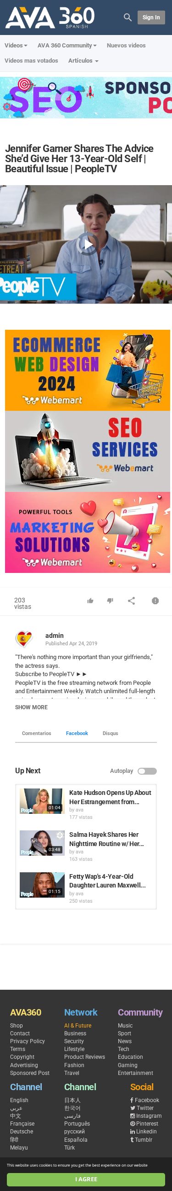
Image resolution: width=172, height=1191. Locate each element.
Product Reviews (84, 1057)
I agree (86, 1179)
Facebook (77, 733)
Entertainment (135, 1073)
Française (22, 1124)
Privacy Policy (27, 1041)
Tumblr (143, 1140)
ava (79, 810)
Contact (20, 1033)
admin (54, 635)
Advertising (24, 1065)
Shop (16, 1025)
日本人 (72, 1100)
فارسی (72, 1116)
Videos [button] (14, 45)
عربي (16, 1108)
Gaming (128, 1065)
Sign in (151, 17)
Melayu (19, 1147)
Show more (31, 707)
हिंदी (14, 1140)
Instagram (149, 1116)
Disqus (110, 733)
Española (76, 1140)
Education (130, 1057)
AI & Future (77, 1025)
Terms (17, 1049)
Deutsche (21, 1131)
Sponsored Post (30, 1073)
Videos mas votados (31, 60)
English (19, 1100)
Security (74, 1041)
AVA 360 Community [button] (65, 45)
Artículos (81, 60)
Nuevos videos (126, 45)
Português (77, 1124)
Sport (124, 1033)
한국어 (72, 1108)
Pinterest (147, 1124)
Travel (71, 1073)
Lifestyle (74, 1049)
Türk (69, 1147)
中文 (15, 1116)
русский (74, 1131)
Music (125, 1025)
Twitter (145, 1108)
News (125, 1041)
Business (75, 1033)
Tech (123, 1049)
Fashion (74, 1065)
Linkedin (146, 1131)
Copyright (22, 1057)
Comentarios (36, 733)
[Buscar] (127, 17)
